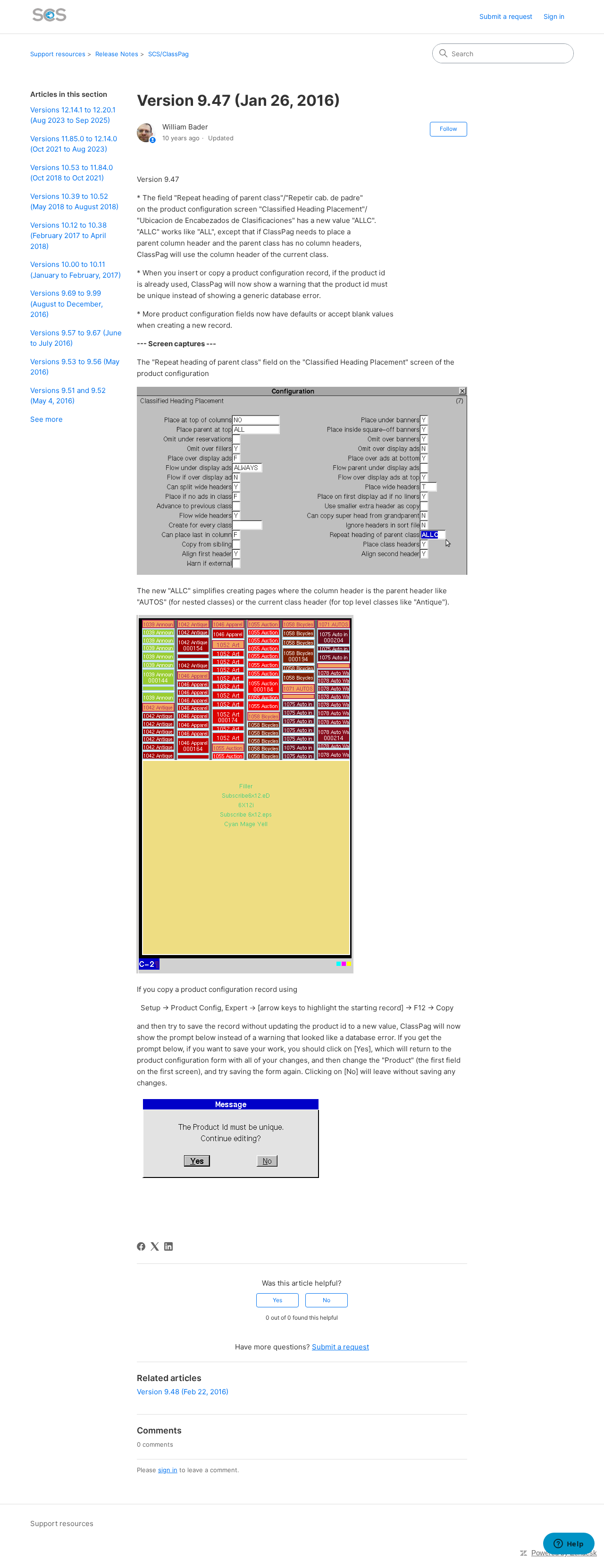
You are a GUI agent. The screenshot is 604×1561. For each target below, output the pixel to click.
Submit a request (505, 16)
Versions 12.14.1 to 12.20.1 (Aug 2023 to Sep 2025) (73, 115)
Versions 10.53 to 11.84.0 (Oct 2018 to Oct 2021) (71, 173)
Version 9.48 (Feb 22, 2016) (182, 1391)
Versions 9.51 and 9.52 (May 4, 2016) (68, 396)
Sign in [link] (554, 16)
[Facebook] (141, 1246)
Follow (448, 128)
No (326, 1300)
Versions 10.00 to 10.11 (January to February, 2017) (75, 270)
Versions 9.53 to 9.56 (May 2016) (74, 367)
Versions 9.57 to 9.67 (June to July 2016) (76, 338)
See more (46, 419)
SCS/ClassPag (168, 54)
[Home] (49, 17)
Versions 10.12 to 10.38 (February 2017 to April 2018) (68, 236)
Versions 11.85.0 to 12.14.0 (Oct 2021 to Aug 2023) (73, 144)
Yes (277, 1300)
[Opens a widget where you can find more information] (569, 1544)
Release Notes (116, 54)
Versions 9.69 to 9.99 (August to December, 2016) (66, 304)
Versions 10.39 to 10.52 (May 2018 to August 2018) (74, 202)
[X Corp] (155, 1246)
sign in (167, 1470)
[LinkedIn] (168, 1246)
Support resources (57, 54)
